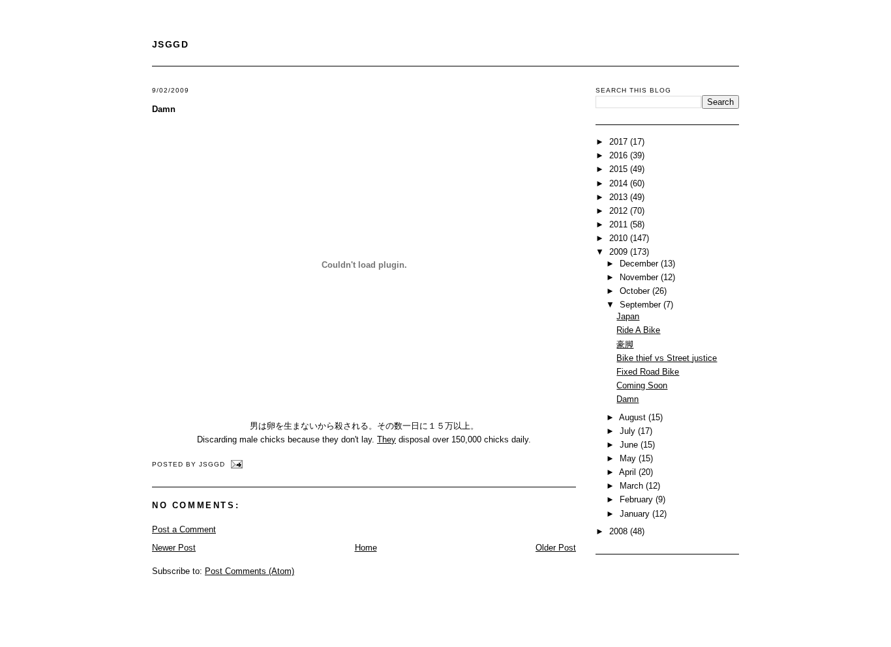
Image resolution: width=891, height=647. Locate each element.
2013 (619, 197)
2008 (619, 531)
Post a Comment (184, 529)
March (633, 486)
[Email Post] (235, 464)
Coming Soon (641, 385)
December (640, 263)
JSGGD (170, 44)
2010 (619, 238)
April (629, 472)
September (641, 304)
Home (366, 548)
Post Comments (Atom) (249, 571)
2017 (619, 142)
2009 (619, 252)
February (638, 499)
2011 (619, 224)
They (386, 439)
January (636, 514)
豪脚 (624, 344)
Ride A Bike (638, 330)
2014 (619, 183)
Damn (163, 109)
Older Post (556, 548)
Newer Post (174, 548)
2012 (619, 211)
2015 (619, 169)
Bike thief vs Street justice (666, 358)
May (629, 458)
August (633, 417)
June (630, 445)
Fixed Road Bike (647, 372)
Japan (627, 316)
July (629, 431)
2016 (619, 155)
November (640, 277)
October (636, 291)
